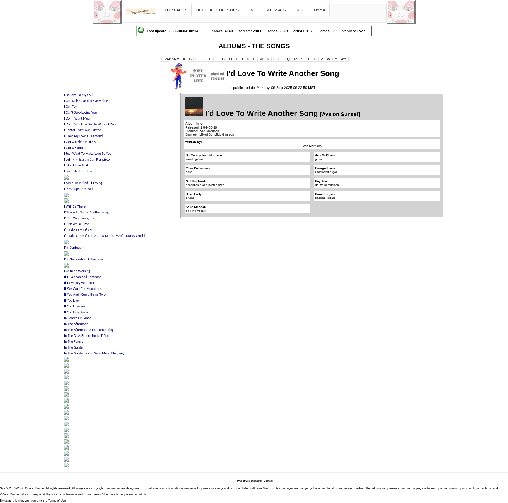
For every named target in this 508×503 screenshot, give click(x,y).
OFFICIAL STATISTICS (217, 10)
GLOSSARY (276, 10)
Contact (268, 481)
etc (344, 59)
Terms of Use (242, 481)
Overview (170, 59)
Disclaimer (256, 481)
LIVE (251, 10)
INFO (300, 10)
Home (319, 10)
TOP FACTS (175, 10)
